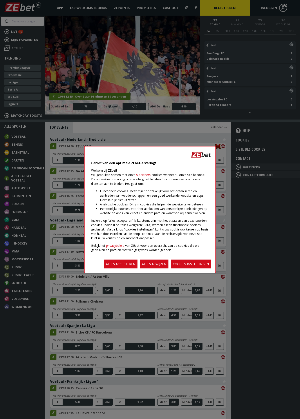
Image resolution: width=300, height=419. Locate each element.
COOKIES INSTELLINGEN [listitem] (191, 264)
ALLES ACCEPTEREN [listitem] (120, 264)
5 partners (143, 174)
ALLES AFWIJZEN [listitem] (154, 264)
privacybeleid (115, 245)
